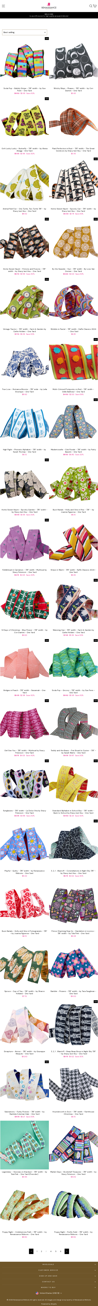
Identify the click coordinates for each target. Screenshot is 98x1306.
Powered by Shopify (49, 1304)
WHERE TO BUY (48, 1287)
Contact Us (48, 1282)
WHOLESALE (48, 1264)
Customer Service (48, 1270)
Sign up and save (48, 1276)
